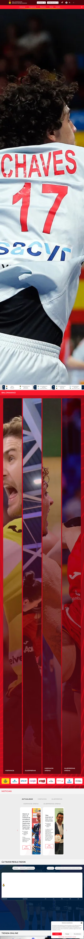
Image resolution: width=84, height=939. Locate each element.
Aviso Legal (74, 936)
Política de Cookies (61, 936)
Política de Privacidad (68, 936)
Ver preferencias (77, 934)
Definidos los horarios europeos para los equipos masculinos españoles (26, 818)
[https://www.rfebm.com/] (17, 2)
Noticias (51, 7)
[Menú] (73, 2)
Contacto (58, 7)
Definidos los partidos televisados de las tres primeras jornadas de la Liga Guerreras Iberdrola (49, 819)
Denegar (67, 934)
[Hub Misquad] (66, 3)
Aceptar (57, 934)
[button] (81, 923)
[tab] (27, 799)
